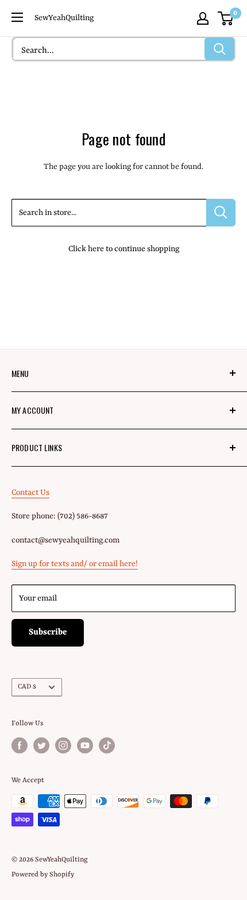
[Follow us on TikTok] (107, 745)
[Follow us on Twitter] (41, 745)
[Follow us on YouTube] (85, 745)
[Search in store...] (221, 212)
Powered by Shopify (42, 875)
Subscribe (48, 632)
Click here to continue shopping (123, 248)
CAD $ (27, 687)
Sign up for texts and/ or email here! (74, 563)
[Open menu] (17, 17)
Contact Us (30, 492)
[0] (226, 18)
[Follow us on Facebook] (19, 745)
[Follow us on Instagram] (63, 745)
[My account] (203, 18)
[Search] (219, 48)
